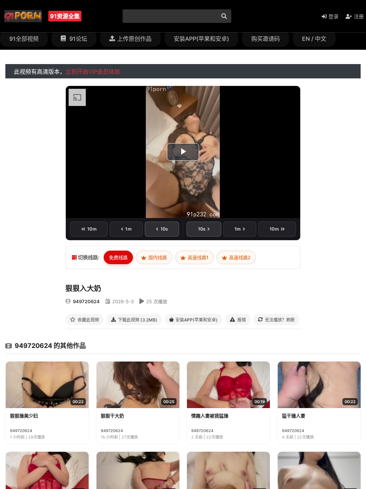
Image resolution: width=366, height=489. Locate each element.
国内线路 (157, 257)
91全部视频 (24, 38)
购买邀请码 (265, 38)
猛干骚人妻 (293, 415)
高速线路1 (197, 257)
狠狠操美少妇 (24, 415)
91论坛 (77, 38)
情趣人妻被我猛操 (209, 415)
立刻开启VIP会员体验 (92, 71)
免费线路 (118, 257)
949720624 (86, 301)
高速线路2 (239, 257)
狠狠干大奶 (112, 415)
